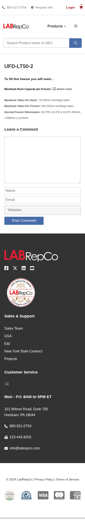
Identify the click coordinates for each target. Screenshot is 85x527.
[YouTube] (32, 269)
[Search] (75, 43)
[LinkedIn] (24, 269)
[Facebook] (6, 269)
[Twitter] (15, 269)
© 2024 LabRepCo (19, 479)
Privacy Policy (43, 479)
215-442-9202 (20, 437)
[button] (76, 25)
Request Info (44, 7)
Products (55, 26)
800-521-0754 (16, 7)
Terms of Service (67, 479)
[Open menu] (7, 384)
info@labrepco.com (25, 448)
